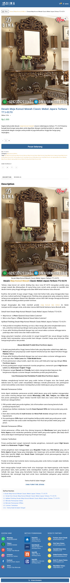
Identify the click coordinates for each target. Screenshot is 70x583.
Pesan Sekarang (35, 146)
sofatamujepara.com (59, 545)
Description (7, 177)
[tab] (6, 177)
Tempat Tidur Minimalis (13, 567)
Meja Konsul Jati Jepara (50, 157)
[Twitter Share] (7, 167)
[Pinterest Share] (11, 167)
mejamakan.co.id (58, 567)
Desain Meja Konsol (39, 155)
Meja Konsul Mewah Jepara (8, 159)
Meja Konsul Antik (30, 157)
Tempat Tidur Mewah (13, 550)
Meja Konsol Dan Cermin (11, 157)
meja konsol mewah (27, 126)
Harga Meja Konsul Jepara (51, 155)
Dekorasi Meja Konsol (28, 155)
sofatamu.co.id (57, 550)
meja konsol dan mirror (50, 305)
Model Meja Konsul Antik (35, 159)
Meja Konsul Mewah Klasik (21, 159)
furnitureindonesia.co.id (60, 556)
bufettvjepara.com (58, 562)
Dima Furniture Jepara (13, 562)
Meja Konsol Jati (22, 157)
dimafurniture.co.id (58, 539)
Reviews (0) (17, 177)
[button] (65, 18)
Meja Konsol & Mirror (20, 11)
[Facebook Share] (3, 167)
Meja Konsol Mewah (19, 280)
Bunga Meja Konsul (18, 155)
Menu (67, 4)
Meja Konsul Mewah (61, 157)
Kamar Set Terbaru (12, 556)
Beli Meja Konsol (9, 155)
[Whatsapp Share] (16, 167)
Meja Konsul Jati (40, 157)
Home (11, 11)
